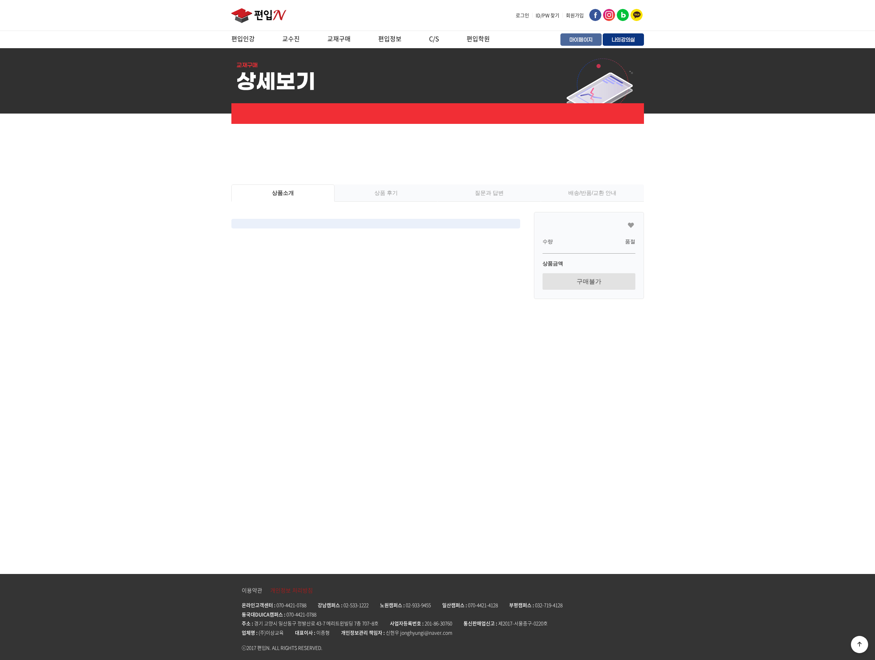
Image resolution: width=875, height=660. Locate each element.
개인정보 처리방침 (291, 590)
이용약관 (252, 590)
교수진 (291, 38)
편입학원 (478, 38)
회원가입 (575, 15)
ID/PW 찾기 (547, 15)
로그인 (522, 15)
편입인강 (243, 38)
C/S (434, 38)
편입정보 (390, 38)
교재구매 (339, 38)
